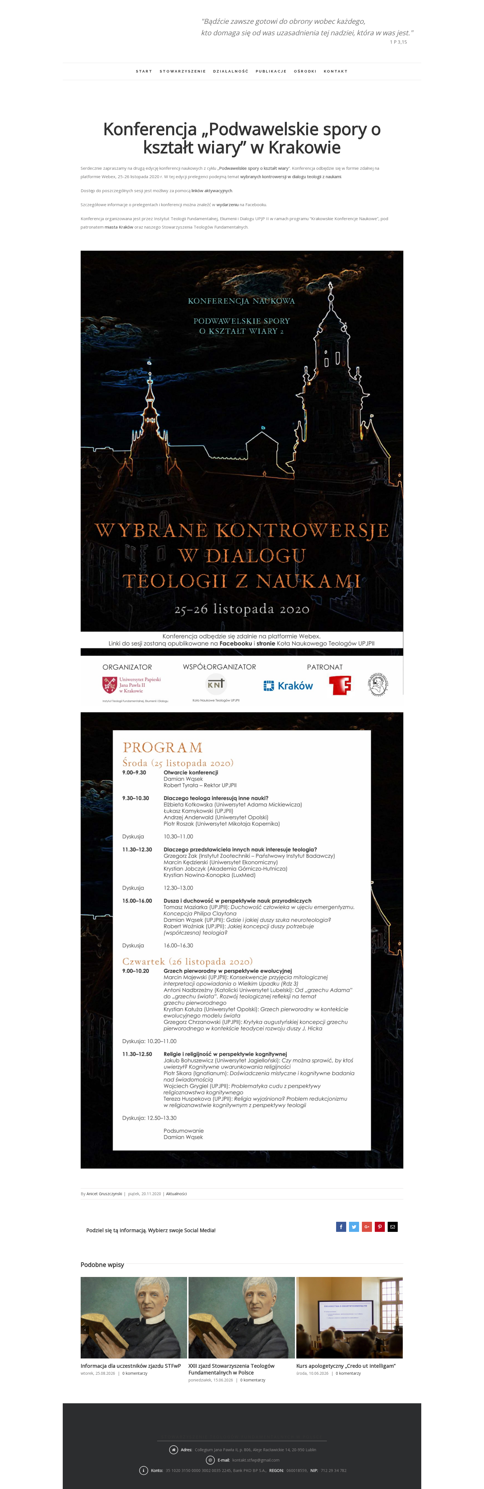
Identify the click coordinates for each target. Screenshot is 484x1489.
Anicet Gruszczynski (104, 1193)
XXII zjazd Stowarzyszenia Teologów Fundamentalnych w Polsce (231, 1369)
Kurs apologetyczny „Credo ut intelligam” (345, 1365)
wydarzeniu (228, 204)
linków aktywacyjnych (212, 190)
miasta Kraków (119, 227)
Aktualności (176, 1193)
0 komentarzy (134, 1373)
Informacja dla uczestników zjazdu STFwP (131, 1365)
